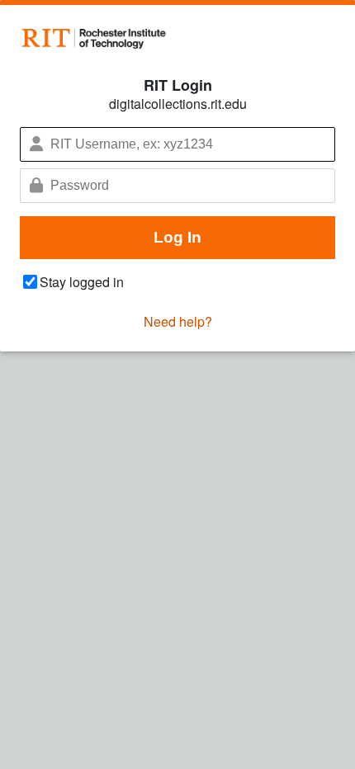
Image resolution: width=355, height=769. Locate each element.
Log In (177, 237)
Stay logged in (82, 281)
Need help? (178, 321)
